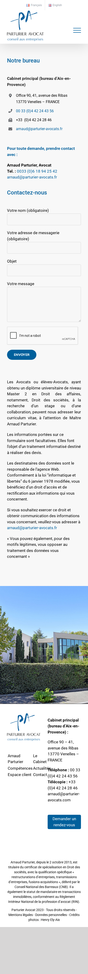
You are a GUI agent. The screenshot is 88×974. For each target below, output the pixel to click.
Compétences (20, 768)
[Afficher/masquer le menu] (77, 30)
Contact (40, 774)
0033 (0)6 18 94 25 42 (37, 171)
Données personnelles (51, 915)
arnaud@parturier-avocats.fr (39, 129)
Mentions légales (20, 915)
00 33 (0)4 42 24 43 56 (35, 111)
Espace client (19, 774)
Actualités (42, 768)
